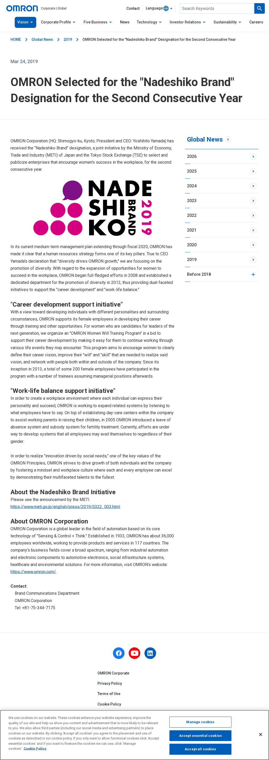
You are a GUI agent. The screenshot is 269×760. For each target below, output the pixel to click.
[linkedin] (150, 653)
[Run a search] (259, 8)
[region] (134, 735)
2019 (68, 39)
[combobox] (159, 8)
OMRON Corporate (113, 673)
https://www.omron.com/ (33, 571)
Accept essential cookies (200, 736)
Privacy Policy (109, 683)
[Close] (260, 734)
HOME (16, 39)
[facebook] (119, 653)
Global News (42, 39)
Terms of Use (108, 694)
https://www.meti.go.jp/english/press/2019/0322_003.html (65, 506)
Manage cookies (200, 722)
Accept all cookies (200, 749)
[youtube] (134, 653)
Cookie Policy (109, 704)
